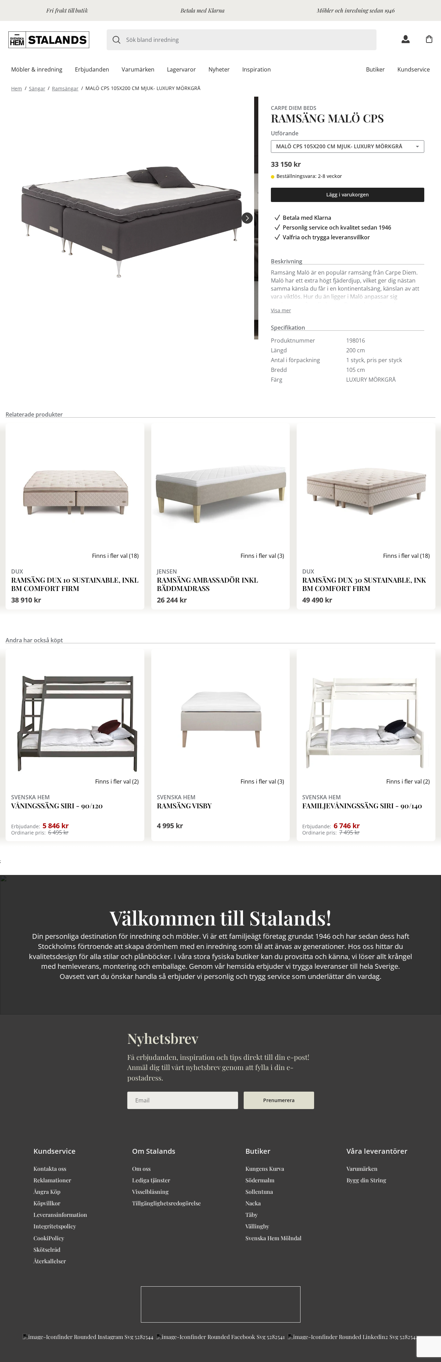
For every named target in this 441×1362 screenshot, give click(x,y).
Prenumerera (279, 1100)
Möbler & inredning (36, 69)
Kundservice (413, 69)
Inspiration (256, 69)
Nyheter (219, 69)
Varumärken (138, 69)
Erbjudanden (92, 69)
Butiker (375, 69)
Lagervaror (181, 69)
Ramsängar (65, 88)
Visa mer (281, 310)
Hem (16, 88)
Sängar (37, 88)
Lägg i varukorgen (347, 194)
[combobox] (251, 39)
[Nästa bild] (247, 218)
